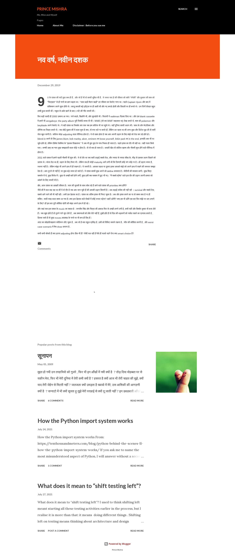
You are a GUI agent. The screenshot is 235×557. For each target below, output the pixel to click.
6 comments (55, 400)
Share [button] (152, 244)
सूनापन (45, 355)
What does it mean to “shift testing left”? (89, 485)
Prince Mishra (52, 9)
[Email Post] (39, 244)
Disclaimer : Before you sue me (89, 25)
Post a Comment (58, 530)
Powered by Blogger (119, 543)
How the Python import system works (85, 420)
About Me (58, 25)
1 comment (55, 465)
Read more (137, 400)
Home (40, 25)
